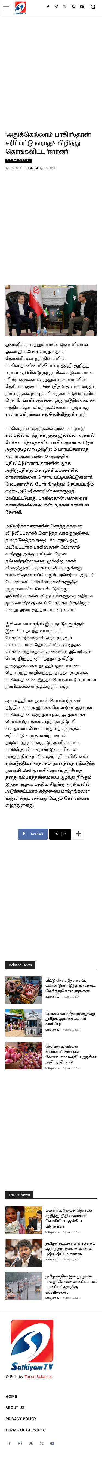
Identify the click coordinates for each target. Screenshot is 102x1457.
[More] (78, 834)
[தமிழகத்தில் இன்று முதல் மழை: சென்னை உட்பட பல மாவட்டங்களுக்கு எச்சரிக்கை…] (23, 1286)
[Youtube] (81, 7)
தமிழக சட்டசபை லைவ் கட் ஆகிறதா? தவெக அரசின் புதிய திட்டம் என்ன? (70, 1248)
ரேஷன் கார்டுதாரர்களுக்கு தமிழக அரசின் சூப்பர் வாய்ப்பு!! (70, 1018)
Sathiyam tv (52, 997)
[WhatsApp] (73, 7)
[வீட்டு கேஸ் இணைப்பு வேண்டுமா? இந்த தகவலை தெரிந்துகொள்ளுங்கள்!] (23, 990)
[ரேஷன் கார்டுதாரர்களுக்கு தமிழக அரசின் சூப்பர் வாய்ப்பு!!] (23, 1023)
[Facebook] (48, 7)
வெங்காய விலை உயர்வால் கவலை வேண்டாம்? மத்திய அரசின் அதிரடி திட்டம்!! (70, 1054)
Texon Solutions (38, 1376)
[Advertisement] (51, 70)
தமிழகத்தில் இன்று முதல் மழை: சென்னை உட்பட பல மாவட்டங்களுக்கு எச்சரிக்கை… (71, 1284)
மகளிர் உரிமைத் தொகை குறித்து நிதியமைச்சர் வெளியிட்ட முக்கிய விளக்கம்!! (68, 1218)
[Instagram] (56, 7)
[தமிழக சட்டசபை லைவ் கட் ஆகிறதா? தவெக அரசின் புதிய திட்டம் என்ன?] (23, 1253)
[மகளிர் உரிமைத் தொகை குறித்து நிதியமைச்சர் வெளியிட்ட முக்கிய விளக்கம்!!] (23, 1220)
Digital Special (18, 161)
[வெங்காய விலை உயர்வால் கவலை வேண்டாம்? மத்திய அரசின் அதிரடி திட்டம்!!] (23, 1056)
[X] (65, 7)
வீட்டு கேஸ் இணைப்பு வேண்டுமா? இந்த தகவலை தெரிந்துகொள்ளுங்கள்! (70, 986)
